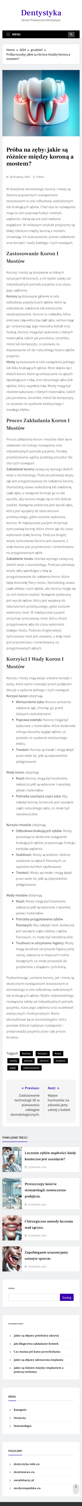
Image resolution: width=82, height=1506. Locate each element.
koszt (58, 1053)
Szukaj (11, 1288)
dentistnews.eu (24, 1472)
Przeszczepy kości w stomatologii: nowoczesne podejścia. (45, 1190)
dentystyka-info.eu (27, 1464)
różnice (44, 1060)
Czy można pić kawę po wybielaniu (37, 1352)
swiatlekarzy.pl (24, 1480)
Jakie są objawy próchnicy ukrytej (36, 1335)
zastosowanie (31, 1068)
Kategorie (20, 1410)
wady (13, 1068)
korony (26, 1053)
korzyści (43, 1053)
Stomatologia (22, 1426)
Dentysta (20, 1418)
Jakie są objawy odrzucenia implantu (38, 1360)
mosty (13, 1060)
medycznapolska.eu (27, 1488)
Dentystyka (41, 13)
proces (28, 1060)
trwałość (61, 1060)
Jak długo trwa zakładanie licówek (36, 1344)
